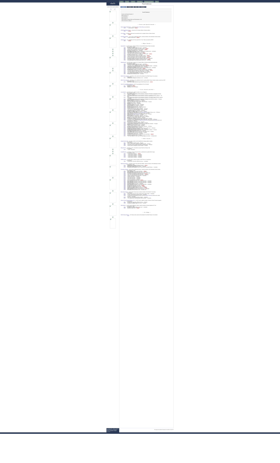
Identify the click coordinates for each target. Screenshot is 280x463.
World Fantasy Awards (125, 214)
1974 (124, 51)
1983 (124, 115)
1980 (124, 65)
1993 (124, 108)
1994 (124, 107)
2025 (124, 171)
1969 (124, 55)
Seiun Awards (123, 205)
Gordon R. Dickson (148, 195)
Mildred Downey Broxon (144, 120)
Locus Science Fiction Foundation (112, 430)
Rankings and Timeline (149, 1)
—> (114, 8)
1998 (124, 31)
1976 (124, 66)
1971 (124, 54)
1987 (124, 112)
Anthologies (140, 1)
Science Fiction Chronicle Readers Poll (127, 200)
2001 (124, 37)
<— (111, 8)
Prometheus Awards (124, 36)
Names (121, 1)
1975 (124, 50)
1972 (124, 53)
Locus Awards (123, 92)
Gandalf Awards (123, 151)
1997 (124, 105)
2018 (124, 175)
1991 (124, 110)
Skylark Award (123, 39)
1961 (124, 58)
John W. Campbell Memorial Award (127, 84)
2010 (124, 99)
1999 (124, 86)
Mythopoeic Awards (124, 163)
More (157, 1)
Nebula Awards (123, 62)
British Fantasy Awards (125, 80)
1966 (124, 56)
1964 (124, 57)
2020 (124, 173)
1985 (124, 187)
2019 (124, 174)
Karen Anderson (144, 112)
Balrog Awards (123, 147)
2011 (124, 97)
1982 (124, 40)
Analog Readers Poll (124, 141)
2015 (124, 177)
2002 (124, 100)
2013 (124, 179)
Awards (127, 1)
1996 (124, 106)
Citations (133, 1)
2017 (124, 176)
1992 (124, 109)
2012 (124, 95)
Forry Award (123, 33)
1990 (124, 47)
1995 (124, 185)
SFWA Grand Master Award (126, 30)
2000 (124, 27)
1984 (124, 113)
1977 (124, 126)
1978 (124, 124)
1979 (124, 49)
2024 (124, 172)
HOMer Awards (123, 159)
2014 (124, 93)
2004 (124, 193)
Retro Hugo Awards (124, 191)
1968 (124, 34)
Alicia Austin (155, 120)
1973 (124, 52)
